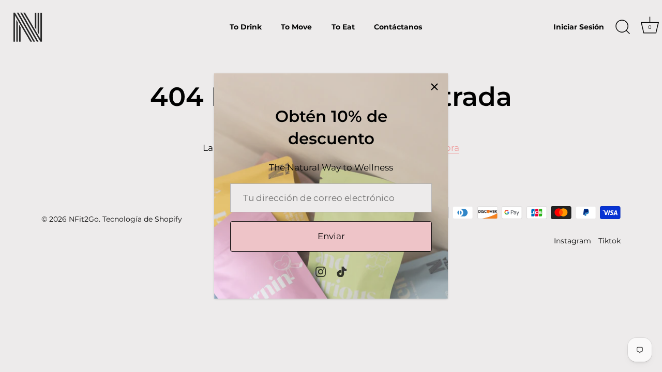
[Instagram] (320, 271)
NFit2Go (84, 219)
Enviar (331, 236)
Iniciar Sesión (578, 27)
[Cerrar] (434, 86)
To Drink (246, 27)
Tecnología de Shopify (142, 219)
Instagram (572, 240)
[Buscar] (622, 27)
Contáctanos (398, 27)
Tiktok (609, 240)
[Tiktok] (342, 271)
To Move (296, 27)
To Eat (343, 27)
